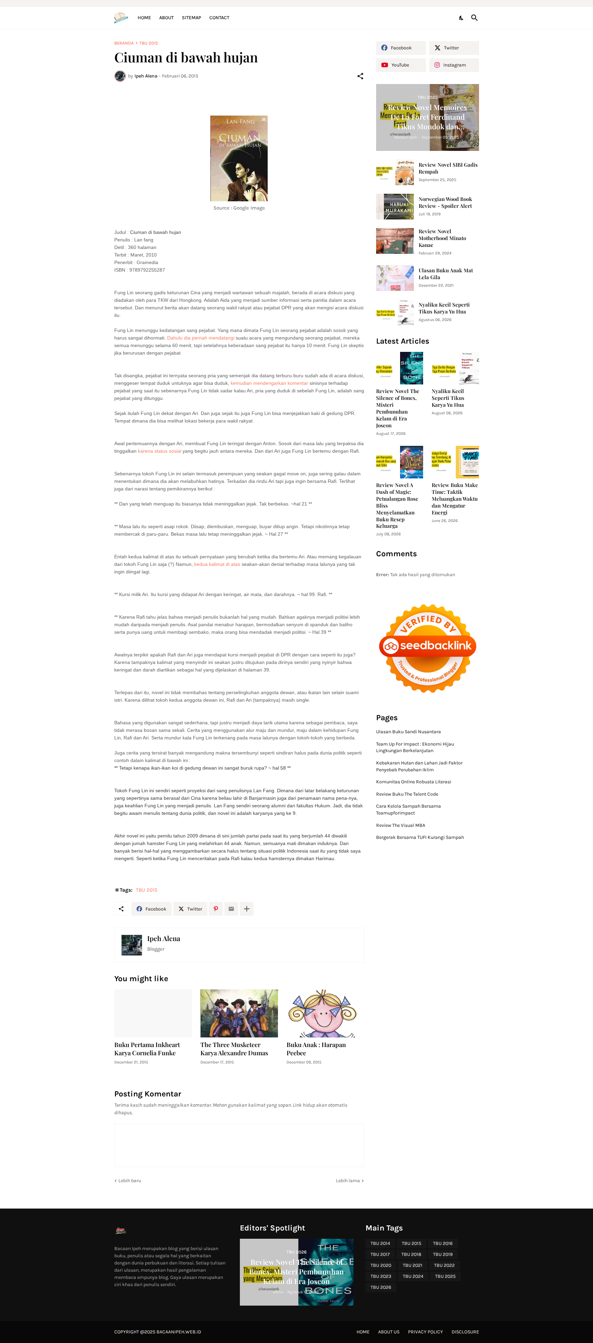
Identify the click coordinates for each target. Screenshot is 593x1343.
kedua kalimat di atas (217, 564)
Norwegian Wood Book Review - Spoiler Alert (445, 202)
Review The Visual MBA (400, 825)
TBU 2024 (413, 1276)
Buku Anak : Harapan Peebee (316, 1049)
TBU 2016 (443, 1243)
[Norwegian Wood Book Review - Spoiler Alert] (395, 206)
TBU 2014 (380, 1243)
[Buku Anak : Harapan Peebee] (325, 1013)
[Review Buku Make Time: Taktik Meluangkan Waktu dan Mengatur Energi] (455, 462)
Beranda (124, 43)
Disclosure (465, 1332)
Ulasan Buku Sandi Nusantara (408, 732)
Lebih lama (348, 1181)
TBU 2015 (148, 43)
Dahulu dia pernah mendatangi (201, 338)
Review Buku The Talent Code (407, 794)
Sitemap (191, 18)
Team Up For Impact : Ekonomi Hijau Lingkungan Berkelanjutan (415, 747)
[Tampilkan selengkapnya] (247, 909)
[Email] (231, 909)
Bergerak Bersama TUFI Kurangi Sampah (420, 837)
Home (144, 18)
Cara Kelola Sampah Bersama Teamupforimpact (408, 809)
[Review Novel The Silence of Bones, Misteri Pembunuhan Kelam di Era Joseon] (399, 368)
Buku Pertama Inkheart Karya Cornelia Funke (147, 1049)
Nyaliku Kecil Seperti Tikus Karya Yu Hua (444, 308)
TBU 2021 (412, 1265)
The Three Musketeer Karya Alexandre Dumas (234, 1049)
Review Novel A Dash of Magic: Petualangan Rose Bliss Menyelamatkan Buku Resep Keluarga (397, 506)
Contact (219, 18)
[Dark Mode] (461, 18)
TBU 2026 (381, 1287)
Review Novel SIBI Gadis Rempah (448, 168)
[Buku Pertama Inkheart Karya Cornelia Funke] (153, 1013)
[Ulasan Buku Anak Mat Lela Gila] (395, 278)
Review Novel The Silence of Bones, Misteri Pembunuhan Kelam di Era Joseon (397, 408)
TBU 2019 (443, 1254)
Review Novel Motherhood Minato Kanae (442, 238)
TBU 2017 (380, 1254)
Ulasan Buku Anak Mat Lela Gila (446, 274)
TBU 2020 (381, 1265)
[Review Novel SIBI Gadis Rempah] (395, 172)
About (166, 18)
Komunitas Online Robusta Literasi (413, 782)
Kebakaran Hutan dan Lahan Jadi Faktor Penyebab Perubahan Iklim (419, 766)
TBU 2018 (411, 1254)
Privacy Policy (425, 1332)
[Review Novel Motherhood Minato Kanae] (395, 241)
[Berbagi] (360, 76)
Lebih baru (129, 1181)
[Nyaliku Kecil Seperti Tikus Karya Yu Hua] (395, 312)
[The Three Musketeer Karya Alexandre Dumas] (239, 1013)
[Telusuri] (473, 18)
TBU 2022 (444, 1265)
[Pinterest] (216, 909)
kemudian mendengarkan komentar (269, 383)
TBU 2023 (381, 1276)
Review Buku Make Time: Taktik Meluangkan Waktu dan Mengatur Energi (455, 499)
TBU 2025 (445, 1276)
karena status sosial (160, 451)
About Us (388, 1332)
